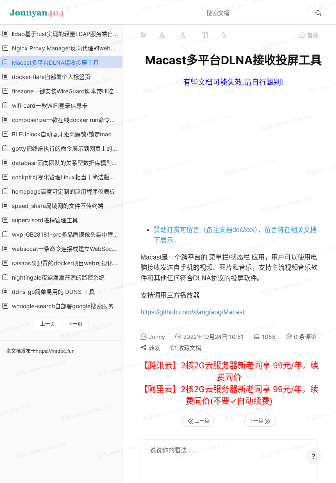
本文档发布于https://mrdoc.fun (40, 351)
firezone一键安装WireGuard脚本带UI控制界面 (64, 91)
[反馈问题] (313, 456)
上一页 (47, 324)
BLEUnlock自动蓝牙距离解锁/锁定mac (60, 134)
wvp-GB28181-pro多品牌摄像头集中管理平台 (64, 234)
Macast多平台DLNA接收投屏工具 (54, 62)
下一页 (75, 324)
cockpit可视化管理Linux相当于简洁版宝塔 (64, 177)
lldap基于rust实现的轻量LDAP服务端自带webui (64, 33)
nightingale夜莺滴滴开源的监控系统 (56, 277)
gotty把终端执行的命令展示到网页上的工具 (64, 148)
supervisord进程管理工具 (43, 220)
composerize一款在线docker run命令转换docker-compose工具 (64, 119)
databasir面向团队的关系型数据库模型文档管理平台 (64, 162)
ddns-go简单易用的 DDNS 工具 (52, 291)
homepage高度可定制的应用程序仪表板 (62, 191)
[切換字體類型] (205, 35)
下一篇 (256, 421)
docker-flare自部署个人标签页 (50, 76)
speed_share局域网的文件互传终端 (56, 205)
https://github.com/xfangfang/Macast (192, 312)
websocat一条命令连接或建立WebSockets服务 (64, 248)
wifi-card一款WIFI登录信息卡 (48, 105)
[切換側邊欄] (143, 35)
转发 (153, 347)
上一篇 (202, 421)
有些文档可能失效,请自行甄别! (233, 82)
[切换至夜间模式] (224, 35)
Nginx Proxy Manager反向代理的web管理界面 (64, 48)
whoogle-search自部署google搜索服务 (61, 305)
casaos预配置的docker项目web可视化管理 (64, 263)
